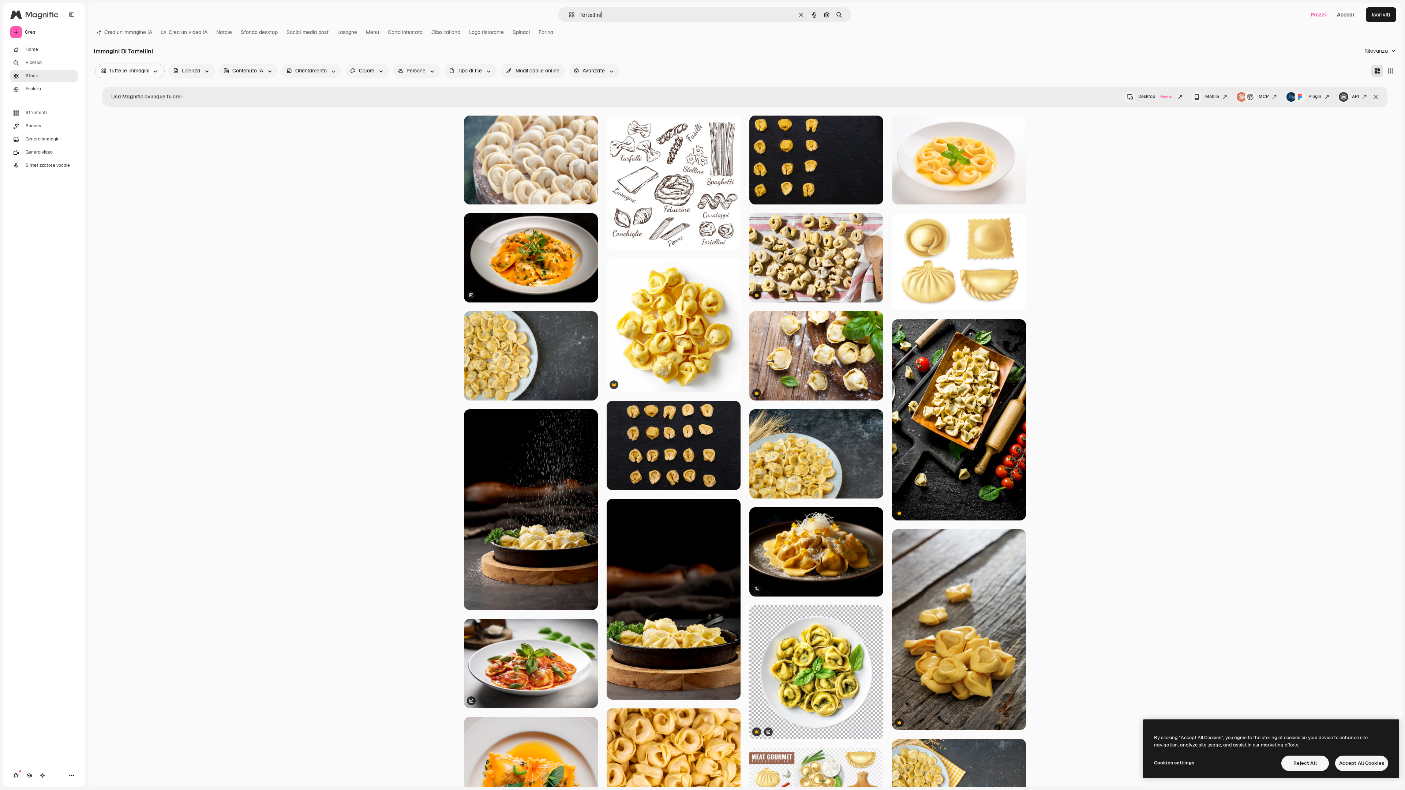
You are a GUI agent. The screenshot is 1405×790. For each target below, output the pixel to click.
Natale (224, 32)
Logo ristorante (486, 32)
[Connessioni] (16, 775)
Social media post (307, 32)
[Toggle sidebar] (72, 14)
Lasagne (347, 32)
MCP (1264, 96)
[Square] (1390, 71)
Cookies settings (1174, 763)
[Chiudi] (1376, 97)
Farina (546, 32)
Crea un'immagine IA (128, 32)
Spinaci (521, 32)
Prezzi (1318, 14)
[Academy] (29, 775)
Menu (372, 32)
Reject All (1305, 763)
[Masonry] (1377, 71)
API (1355, 96)
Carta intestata (405, 32)
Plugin (1314, 96)
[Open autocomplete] (569, 15)
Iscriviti (1381, 14)
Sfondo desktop (259, 32)
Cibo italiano (445, 32)
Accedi (1345, 14)
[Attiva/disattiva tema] (42, 775)
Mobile (1212, 96)
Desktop (1155, 96)
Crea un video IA (188, 32)
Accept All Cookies (1361, 763)
